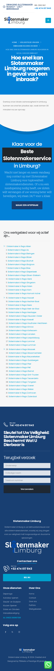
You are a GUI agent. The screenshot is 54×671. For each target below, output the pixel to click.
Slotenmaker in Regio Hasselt (21, 298)
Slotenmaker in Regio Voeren (21, 385)
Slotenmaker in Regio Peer (20, 364)
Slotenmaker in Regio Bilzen (20, 257)
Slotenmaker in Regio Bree (19, 268)
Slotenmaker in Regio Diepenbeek (22, 272)
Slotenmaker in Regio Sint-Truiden (24, 375)
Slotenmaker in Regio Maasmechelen (25, 353)
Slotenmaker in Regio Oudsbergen (24, 360)
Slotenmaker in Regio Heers (20, 305)
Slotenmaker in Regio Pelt (20, 367)
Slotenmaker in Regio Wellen (21, 389)
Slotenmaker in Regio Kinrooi (21, 327)
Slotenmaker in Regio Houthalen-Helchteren (28, 323)
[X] (12, 631)
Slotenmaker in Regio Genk (20, 279)
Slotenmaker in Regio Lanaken (22, 334)
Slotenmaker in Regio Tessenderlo (23, 378)
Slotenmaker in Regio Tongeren (22, 382)
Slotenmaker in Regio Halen (20, 286)
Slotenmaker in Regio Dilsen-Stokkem (24, 275)
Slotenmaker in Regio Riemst (21, 371)
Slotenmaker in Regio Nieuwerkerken (24, 356)
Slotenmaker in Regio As (18, 250)
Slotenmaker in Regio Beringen (21, 253)
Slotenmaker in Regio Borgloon (21, 264)
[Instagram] (19, 631)
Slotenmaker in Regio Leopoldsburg (24, 338)
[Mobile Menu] (48, 20)
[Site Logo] (16, 20)
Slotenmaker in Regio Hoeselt (21, 319)
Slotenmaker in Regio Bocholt (20, 261)
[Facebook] (5, 631)
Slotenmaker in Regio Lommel (22, 341)
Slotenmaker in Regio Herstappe (22, 312)
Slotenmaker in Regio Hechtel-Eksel (23, 301)
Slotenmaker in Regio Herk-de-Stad (23, 309)
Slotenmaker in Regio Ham (20, 290)
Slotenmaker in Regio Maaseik (22, 349)
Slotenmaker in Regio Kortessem (23, 330)
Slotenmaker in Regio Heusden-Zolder (25, 316)
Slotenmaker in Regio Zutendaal (23, 396)
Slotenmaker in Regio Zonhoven (22, 393)
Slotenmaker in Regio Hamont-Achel (24, 293)
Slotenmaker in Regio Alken (19, 246)
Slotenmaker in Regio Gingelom (21, 282)
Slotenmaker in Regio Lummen (22, 345)
